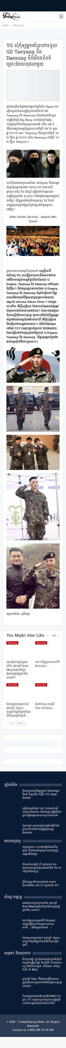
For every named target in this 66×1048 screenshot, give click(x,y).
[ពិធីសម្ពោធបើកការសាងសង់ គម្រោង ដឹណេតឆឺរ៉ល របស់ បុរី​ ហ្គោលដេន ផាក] (12, 886)
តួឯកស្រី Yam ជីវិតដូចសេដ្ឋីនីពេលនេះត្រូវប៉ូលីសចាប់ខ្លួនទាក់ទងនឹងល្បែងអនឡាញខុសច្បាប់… (42, 982)
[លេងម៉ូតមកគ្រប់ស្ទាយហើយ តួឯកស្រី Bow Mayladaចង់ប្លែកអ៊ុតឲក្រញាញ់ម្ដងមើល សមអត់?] (18, 649)
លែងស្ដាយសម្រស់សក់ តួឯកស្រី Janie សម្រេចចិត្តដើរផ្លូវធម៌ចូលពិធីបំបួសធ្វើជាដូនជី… (41, 941)
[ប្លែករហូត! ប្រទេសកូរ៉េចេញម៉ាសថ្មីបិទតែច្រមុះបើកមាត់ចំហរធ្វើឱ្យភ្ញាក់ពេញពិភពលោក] (12, 830)
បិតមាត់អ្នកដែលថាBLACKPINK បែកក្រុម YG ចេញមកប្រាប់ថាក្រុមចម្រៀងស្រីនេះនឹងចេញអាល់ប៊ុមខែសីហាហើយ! (41, 999)
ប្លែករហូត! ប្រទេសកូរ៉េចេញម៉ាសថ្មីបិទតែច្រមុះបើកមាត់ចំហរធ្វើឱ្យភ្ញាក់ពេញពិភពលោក (40, 829)
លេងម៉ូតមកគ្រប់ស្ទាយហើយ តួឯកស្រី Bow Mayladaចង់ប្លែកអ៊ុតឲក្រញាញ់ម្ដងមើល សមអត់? (41, 906)
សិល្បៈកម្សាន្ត (12, 643)
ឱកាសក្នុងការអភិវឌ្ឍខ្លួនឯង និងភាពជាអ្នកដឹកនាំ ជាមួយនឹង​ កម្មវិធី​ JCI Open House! (40, 794)
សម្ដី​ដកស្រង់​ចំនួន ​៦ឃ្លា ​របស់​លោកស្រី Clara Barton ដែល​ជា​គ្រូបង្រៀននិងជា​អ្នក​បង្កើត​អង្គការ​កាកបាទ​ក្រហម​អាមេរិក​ (41, 812)
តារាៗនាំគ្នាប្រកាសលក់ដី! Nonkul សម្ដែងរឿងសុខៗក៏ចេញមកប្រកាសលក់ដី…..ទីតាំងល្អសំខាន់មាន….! (38, 924)
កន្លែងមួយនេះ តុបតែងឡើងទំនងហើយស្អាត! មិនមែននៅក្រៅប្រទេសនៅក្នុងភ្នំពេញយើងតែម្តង (40, 850)
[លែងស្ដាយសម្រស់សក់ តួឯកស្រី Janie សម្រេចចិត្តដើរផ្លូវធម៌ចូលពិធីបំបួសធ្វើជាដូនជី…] (18, 691)
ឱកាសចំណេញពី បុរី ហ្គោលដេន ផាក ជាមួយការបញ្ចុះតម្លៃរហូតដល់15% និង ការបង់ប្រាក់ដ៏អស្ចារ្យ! (41, 868)
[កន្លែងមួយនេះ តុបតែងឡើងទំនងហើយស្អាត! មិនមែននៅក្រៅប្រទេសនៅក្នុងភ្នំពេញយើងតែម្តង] (12, 851)
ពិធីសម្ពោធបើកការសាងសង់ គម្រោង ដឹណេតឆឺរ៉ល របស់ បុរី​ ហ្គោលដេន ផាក (40, 884)
